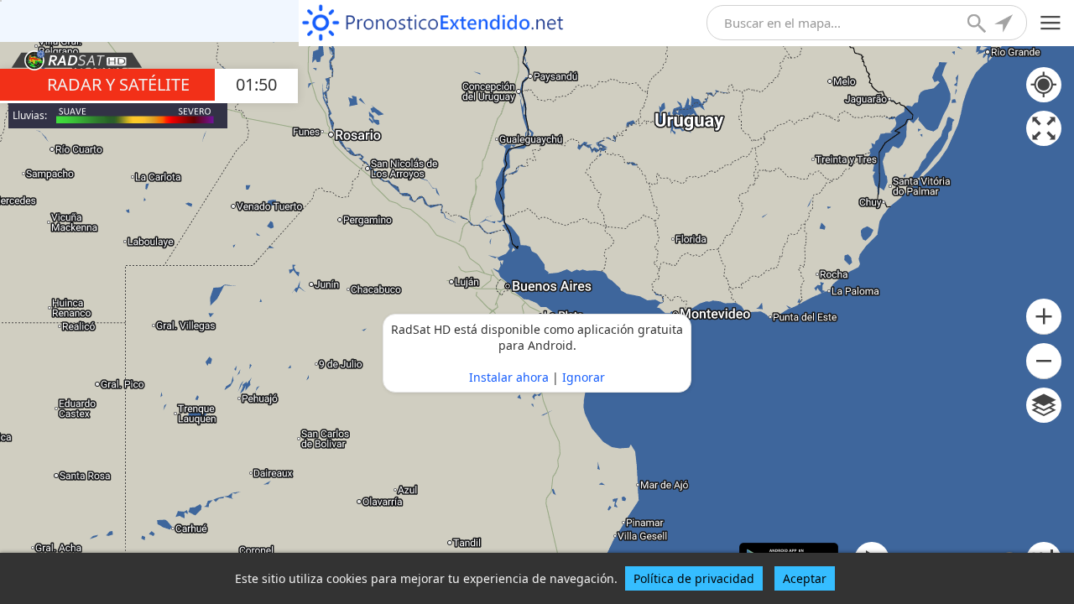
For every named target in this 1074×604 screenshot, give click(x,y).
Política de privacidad (693, 578)
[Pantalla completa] (1043, 128)
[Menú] (1051, 23)
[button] (1043, 317)
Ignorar (583, 377)
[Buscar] (978, 25)
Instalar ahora (509, 377)
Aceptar (804, 578)
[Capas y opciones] (1043, 405)
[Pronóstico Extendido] (433, 23)
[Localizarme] (1005, 25)
